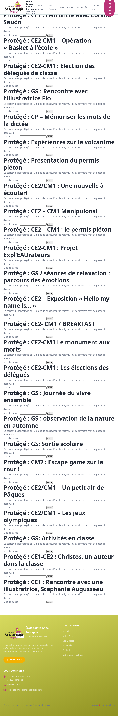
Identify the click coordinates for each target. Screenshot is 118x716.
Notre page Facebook (72, 655)
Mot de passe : (11, 35)
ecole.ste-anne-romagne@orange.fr (24, 689)
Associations (66, 7)
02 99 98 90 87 (14, 684)
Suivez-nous (16, 659)
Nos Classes (52, 7)
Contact (66, 650)
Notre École (68, 636)
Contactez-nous (97, 7)
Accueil (65, 631)
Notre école (41, 7)
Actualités (82, 7)
